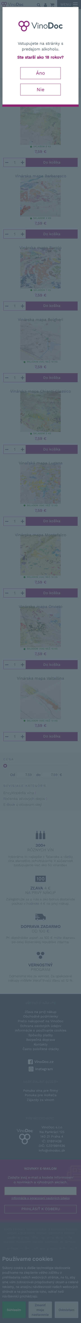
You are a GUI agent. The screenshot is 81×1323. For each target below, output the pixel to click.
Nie (40, 89)
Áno (40, 73)
